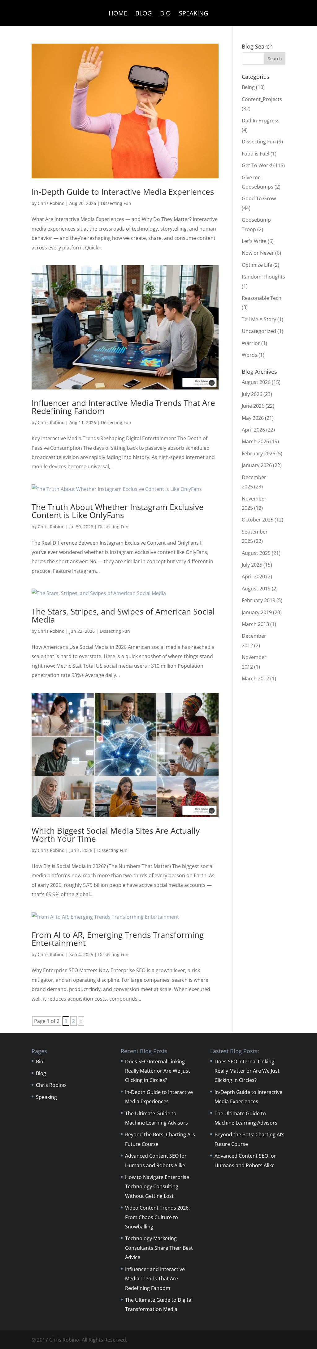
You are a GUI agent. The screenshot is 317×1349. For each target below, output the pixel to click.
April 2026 (253, 429)
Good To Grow (259, 198)
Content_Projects (262, 99)
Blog (143, 14)
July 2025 (252, 564)
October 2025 (257, 519)
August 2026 (256, 382)
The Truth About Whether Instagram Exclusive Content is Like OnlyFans (118, 511)
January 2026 (257, 465)
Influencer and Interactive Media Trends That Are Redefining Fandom (123, 406)
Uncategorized (259, 331)
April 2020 (253, 576)
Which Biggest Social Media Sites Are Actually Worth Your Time (116, 834)
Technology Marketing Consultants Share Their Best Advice (159, 1248)
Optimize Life (257, 265)
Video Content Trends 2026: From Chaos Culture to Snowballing (157, 1217)
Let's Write (254, 241)
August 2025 (256, 553)
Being (248, 87)
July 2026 (252, 394)
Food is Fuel (255, 153)
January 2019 (257, 612)
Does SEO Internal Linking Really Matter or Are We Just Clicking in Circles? (157, 1071)
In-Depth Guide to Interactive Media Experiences (123, 191)
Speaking (193, 14)
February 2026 (258, 453)
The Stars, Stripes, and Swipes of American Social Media (123, 615)
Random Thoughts (263, 276)
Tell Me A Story (259, 319)
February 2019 (258, 600)
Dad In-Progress (261, 120)
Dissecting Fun (116, 203)
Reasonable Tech (261, 298)
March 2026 (255, 441)
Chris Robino (51, 203)
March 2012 (255, 678)
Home (118, 14)
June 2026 (253, 405)
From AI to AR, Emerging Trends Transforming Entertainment (118, 938)
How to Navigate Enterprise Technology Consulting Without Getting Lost (157, 1186)
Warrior (251, 343)
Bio (165, 14)
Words (249, 354)
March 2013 (255, 624)
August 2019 (256, 588)
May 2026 (253, 418)
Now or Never (258, 252)
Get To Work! (257, 165)
